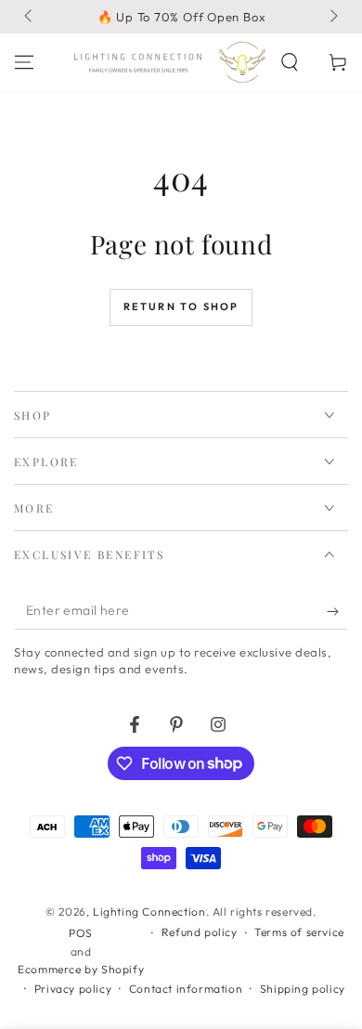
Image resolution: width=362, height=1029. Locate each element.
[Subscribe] (337, 611)
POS (81, 933)
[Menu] (24, 62)
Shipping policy (302, 989)
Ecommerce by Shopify (81, 969)
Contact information (185, 989)
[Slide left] (29, 16)
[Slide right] (332, 16)
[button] (289, 62)
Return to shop (181, 306)
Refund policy (200, 932)
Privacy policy (72, 989)
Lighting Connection (149, 911)
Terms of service (299, 932)
